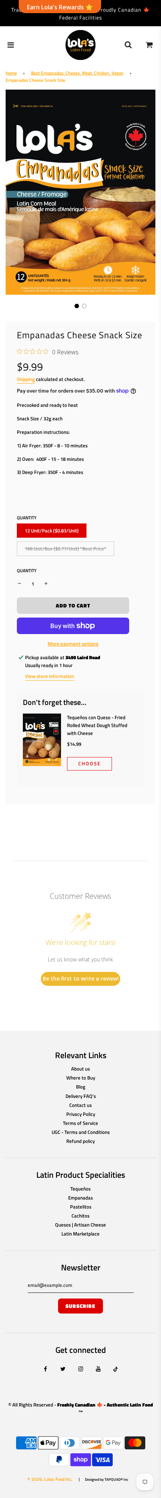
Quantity (27, 570)
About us (80, 1068)
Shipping (26, 379)
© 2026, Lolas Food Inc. (49, 1479)
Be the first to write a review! (81, 978)
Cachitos (80, 1215)
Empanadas (80, 1197)
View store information (49, 676)
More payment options (73, 644)
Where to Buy (80, 1077)
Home (11, 72)
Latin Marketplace (80, 1233)
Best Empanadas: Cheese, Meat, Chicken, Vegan (77, 72)
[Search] (128, 45)
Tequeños (80, 1188)
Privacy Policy (80, 1114)
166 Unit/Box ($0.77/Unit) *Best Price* (65, 548)
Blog (80, 1086)
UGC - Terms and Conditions (81, 1132)
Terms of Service (80, 1123)
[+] (46, 584)
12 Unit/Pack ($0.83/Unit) (52, 530)
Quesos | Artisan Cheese (80, 1224)
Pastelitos (80, 1206)
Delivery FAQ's (81, 1096)
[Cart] (149, 45)
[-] (19, 584)
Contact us (80, 1105)
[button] (77, 306)
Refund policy (80, 1141)
